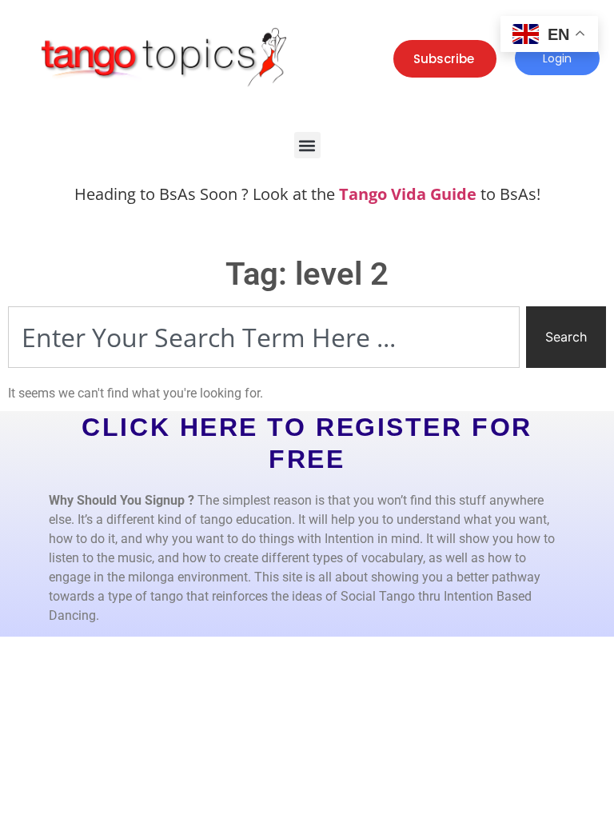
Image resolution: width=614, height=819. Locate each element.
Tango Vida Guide (407, 194)
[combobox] (264, 337)
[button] (307, 145)
